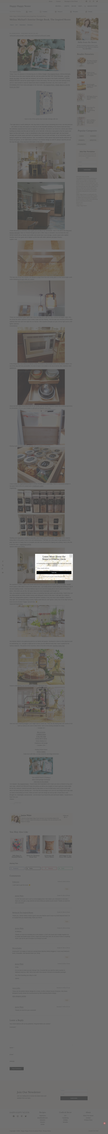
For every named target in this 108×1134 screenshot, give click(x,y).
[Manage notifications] (104, 1123)
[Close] (70, 555)
